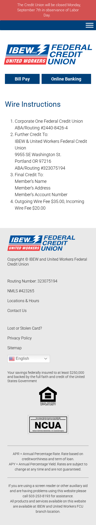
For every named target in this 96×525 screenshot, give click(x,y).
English (22, 358)
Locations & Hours (23, 300)
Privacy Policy (19, 338)
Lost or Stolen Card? (24, 328)
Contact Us (17, 310)
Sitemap (14, 348)
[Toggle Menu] (90, 25)
